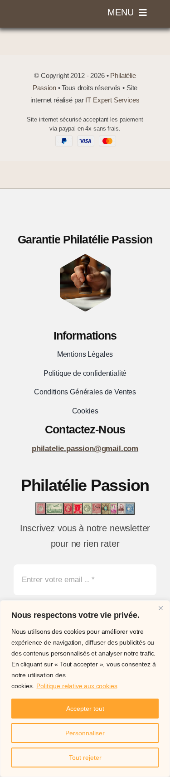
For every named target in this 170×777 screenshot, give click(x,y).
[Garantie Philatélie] (85, 258)
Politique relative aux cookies (76, 686)
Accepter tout (85, 708)
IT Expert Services (112, 100)
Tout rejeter (85, 757)
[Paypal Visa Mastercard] (84, 139)
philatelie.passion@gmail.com (85, 448)
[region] (85, 688)
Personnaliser (85, 733)
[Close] (160, 607)
